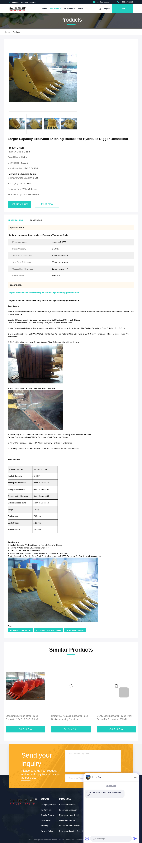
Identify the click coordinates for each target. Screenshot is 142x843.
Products (54, 9)
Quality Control (47, 815)
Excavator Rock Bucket (69, 826)
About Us (68, 9)
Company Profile (48, 804)
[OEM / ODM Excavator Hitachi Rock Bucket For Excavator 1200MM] (116, 686)
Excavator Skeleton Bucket (71, 831)
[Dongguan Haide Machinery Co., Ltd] (17, 8)
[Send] (135, 838)
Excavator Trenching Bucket (48, 630)
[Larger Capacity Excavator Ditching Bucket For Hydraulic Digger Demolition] (43, 77)
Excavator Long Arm (68, 810)
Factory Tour (46, 810)
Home (44, 9)
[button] (18, 692)
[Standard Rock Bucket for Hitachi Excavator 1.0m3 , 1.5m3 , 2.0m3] (25, 686)
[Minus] (135, 777)
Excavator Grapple (67, 804)
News (80, 9)
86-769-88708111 (126, 2)
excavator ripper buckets (20, 630)
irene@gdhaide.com (103, 2)
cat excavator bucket (75, 630)
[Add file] (87, 838)
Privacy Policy (47, 831)
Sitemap (44, 826)
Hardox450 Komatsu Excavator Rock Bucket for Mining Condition (69, 717)
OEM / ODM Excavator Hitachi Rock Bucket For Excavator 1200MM (114, 717)
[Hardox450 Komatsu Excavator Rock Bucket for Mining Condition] (71, 686)
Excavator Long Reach (69, 815)
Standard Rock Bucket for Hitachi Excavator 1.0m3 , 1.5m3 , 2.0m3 (22, 717)
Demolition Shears (67, 820)
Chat (123, 9)
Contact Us (46, 820)
